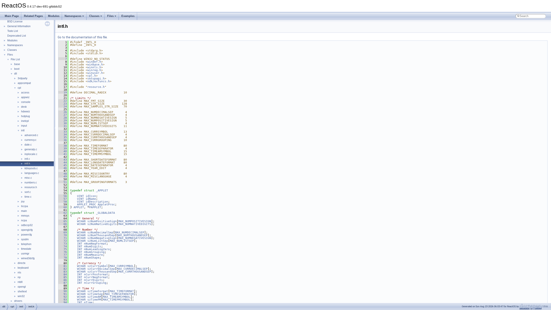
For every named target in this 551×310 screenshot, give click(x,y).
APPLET (79, 207)
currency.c (30, 139)
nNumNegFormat (95, 243)
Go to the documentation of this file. (83, 37)
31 (62, 126)
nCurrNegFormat (96, 277)
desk (24, 106)
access (25, 92)
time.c (28, 196)
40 (62, 151)
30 (62, 123)
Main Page (12, 16)
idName (91, 198)
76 (62, 252)
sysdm (25, 239)
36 (62, 140)
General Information (19, 26)
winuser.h (95, 72)
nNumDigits (92, 246)
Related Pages (33, 16)
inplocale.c (31, 154)
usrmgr (25, 253)
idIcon (91, 196)
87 (62, 282)
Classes (94, 16)
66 (62, 224)
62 (62, 212)
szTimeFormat (97, 291)
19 (62, 92)
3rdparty (22, 78)
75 (62, 249)
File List (15, 59)
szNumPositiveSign (102, 221)
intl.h (27, 163)
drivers (18, 300)
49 (62, 176)
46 (62, 168)
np (19, 277)
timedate (26, 248)
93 (62, 299)
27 (62, 114)
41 (62, 154)
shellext (22, 291)
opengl (22, 286)
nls (19, 272)
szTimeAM (94, 296)
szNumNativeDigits (102, 224)
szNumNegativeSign (102, 238)
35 (62, 137)
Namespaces (73, 16)
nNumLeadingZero (97, 249)
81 (62, 266)
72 (62, 240)
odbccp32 (27, 225)
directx (21, 263)
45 (62, 165)
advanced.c (31, 135)
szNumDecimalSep (100, 232)
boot (16, 68)
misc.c (28, 177)
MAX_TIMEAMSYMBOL (116, 296)
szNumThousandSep (101, 235)
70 (62, 235)
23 (62, 103)
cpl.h (91, 75)
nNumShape (91, 257)
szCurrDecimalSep (101, 268)
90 (62, 291)
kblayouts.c (31, 168)
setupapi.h (96, 78)
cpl (19, 87)
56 (62, 196)
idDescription (97, 201)
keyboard (23, 267)
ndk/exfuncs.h (98, 81)
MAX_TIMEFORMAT (122, 291)
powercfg (26, 234)
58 (62, 201)
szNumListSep (97, 240)
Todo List (12, 31)
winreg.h (94, 70)
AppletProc (106, 204)
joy (23, 201)
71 (62, 238)
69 (62, 232)
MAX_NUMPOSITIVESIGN (134, 221)
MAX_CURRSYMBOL (122, 266)
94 (62, 302)
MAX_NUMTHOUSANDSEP (132, 235)
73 (62, 243)
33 (62, 131)
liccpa (24, 206)
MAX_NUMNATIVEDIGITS (134, 224)
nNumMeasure (93, 254)
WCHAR (81, 221)
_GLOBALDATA (105, 212)
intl (23, 130)
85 (62, 277)
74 (62, 246)
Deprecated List (16, 35)
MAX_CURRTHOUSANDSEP (134, 271)
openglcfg (27, 229)
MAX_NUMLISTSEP (122, 240)
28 (62, 117)
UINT (80, 196)
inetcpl (25, 120)
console (25, 102)
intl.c (27, 158)
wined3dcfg (28, 258)
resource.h (31, 187)
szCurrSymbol (97, 266)
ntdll (20, 282)
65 (62, 221)
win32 (21, 296)
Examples (128, 16)
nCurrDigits (93, 280)
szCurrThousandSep (102, 271)
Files (110, 16)
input (24, 125)
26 (62, 112)
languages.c (32, 173)
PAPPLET (95, 207)
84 (62, 274)
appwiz (25, 97)
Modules (53, 16)
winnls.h (94, 67)
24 (62, 106)
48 (62, 173)
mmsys (25, 215)
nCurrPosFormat (96, 274)
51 (62, 182)
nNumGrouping (94, 252)
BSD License (15, 21)
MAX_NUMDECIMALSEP (129, 232)
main (24, 210)
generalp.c (31, 149)
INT (79, 243)
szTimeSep (95, 294)
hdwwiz (25, 111)
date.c (28, 144)
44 (62, 162)
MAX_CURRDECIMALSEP (132, 268)
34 (62, 134)
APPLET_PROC (86, 204)
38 (62, 145)
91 (62, 294)
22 (62, 100)
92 (62, 296)
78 (62, 257)
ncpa (24, 220)
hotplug (25, 116)
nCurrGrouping (95, 282)
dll (15, 73)
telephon (26, 244)
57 (62, 198)
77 (62, 254)
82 (62, 268)
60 (62, 207)
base (17, 64)
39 (62, 148)
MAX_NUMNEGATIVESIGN (134, 238)
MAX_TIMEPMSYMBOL (116, 299)
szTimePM (94, 299)
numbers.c (31, 182)
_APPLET (102, 190)
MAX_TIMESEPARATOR (119, 294)
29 (62, 120)
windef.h (94, 61)
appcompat (24, 83)
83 (62, 271)
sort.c (28, 192)
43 (62, 159)
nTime (88, 302)
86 (62, 280)
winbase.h (95, 64)
